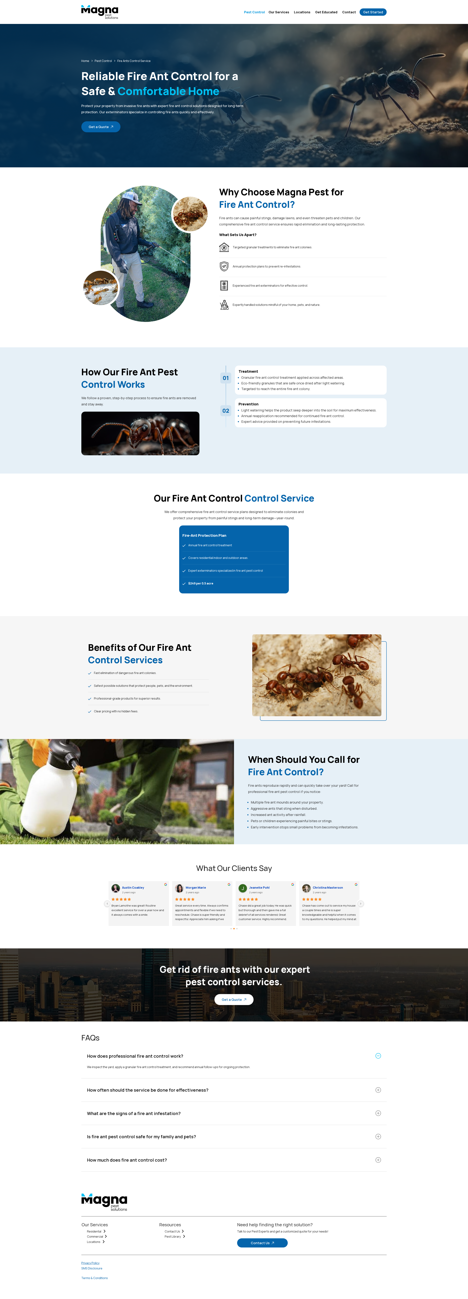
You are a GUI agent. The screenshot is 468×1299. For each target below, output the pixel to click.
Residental (94, 1231)
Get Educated (326, 12)
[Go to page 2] (237, 928)
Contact (349, 12)
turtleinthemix (323, 888)
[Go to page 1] (234, 928)
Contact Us (172, 1231)
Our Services (279, 12)
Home (85, 61)
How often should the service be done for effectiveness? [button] (147, 1090)
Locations (302, 12)
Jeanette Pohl (132, 888)
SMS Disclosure (91, 1268)
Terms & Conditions (94, 1278)
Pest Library (173, 1237)
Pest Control (254, 12)
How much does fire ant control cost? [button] (127, 1160)
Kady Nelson (258, 888)
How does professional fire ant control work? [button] (135, 1056)
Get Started (373, 12)
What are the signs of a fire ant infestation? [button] (134, 1113)
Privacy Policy (90, 1263)
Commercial (95, 1237)
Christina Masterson (201, 888)
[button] (100, 126)
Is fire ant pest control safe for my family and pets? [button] (141, 1136)
